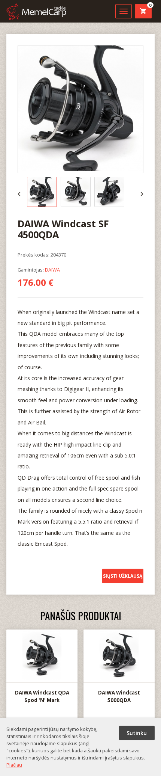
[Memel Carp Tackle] (36, 12)
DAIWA (52, 269)
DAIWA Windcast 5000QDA (119, 696)
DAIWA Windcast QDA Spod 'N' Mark (42, 696)
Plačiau (14, 764)
